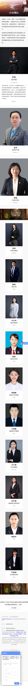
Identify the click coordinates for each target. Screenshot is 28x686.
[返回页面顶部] (14, 650)
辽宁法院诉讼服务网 (17, 634)
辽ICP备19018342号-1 (7, 619)
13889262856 (9, 624)
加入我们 (14, 608)
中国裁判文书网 (19, 632)
